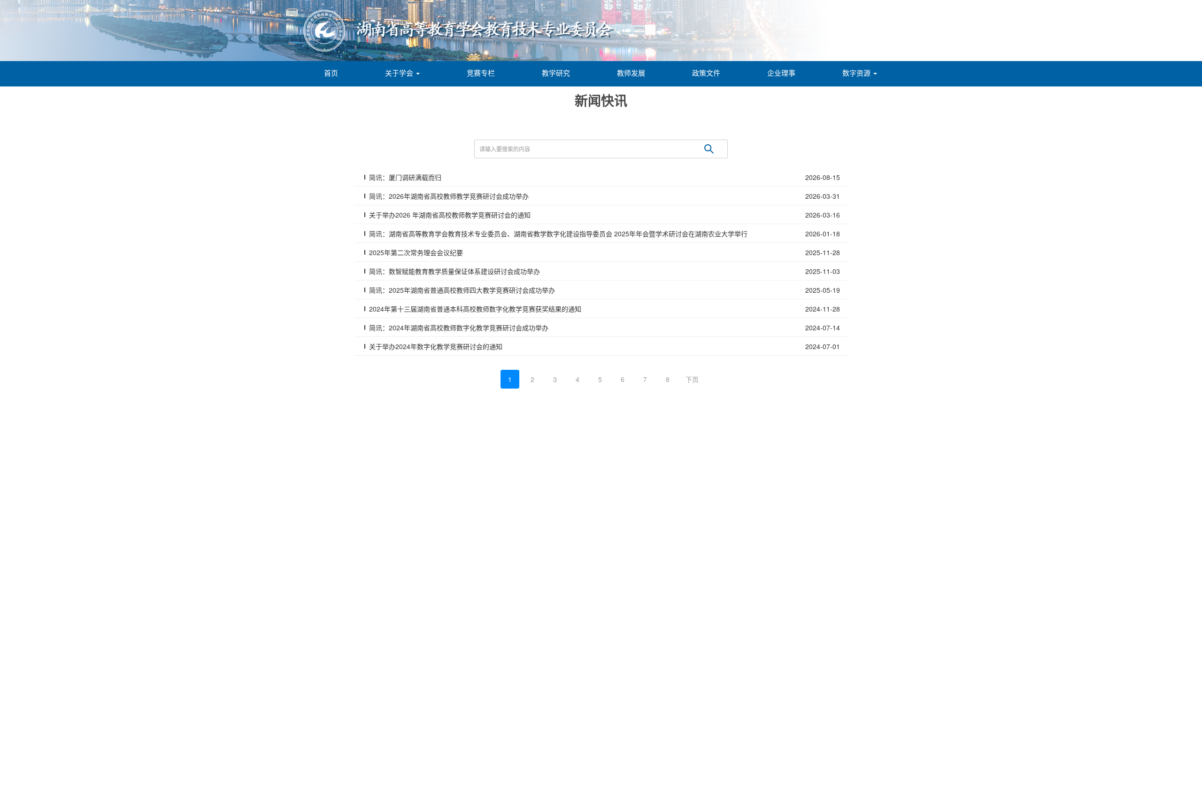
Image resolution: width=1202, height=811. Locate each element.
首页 (331, 73)
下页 (692, 379)
